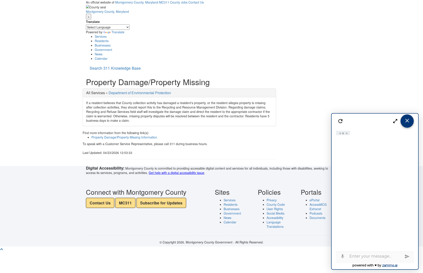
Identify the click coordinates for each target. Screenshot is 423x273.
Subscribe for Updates (161, 203)
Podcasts (316, 213)
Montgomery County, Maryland (136, 2)
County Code (276, 204)
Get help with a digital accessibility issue (176, 172)
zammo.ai (389, 265)
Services (101, 36)
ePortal (314, 200)
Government (103, 49)
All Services (95, 92)
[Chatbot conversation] (375, 190)
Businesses (103, 45)
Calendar (101, 58)
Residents (102, 41)
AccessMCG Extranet (318, 206)
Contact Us (196, 2)
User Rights (275, 209)
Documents (317, 217)
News (98, 54)
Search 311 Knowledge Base (115, 68)
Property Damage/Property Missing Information (124, 137)
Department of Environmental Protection (140, 92)
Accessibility (275, 217)
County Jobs (178, 2)
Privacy (272, 200)
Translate (93, 21)
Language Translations (275, 224)
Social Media (275, 213)
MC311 (164, 2)
